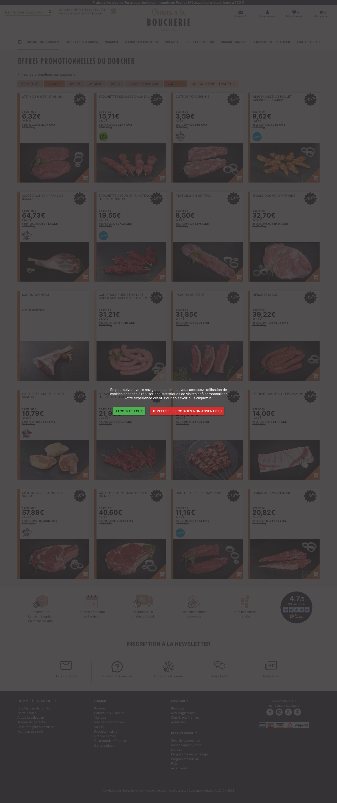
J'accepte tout (129, 411)
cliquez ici (204, 398)
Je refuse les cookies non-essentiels (187, 411)
